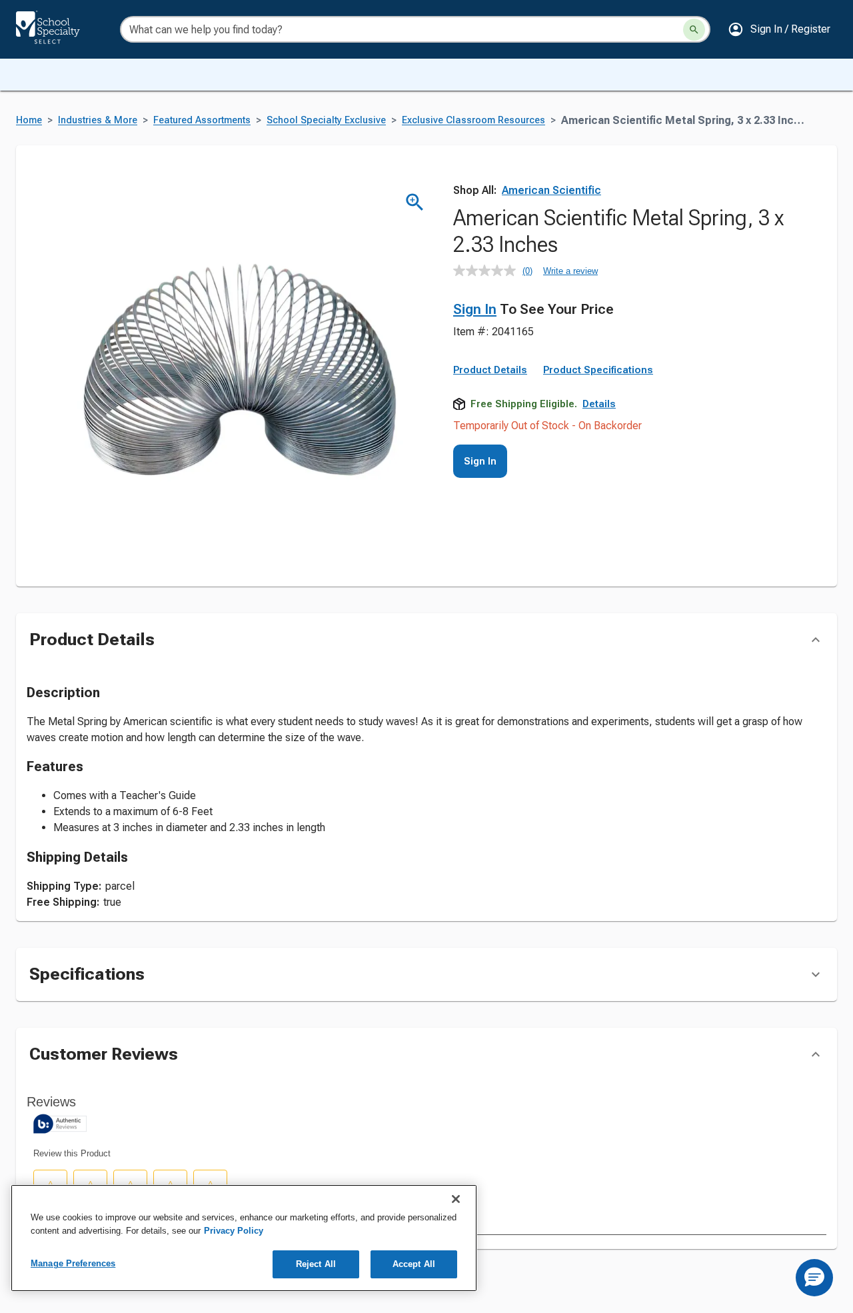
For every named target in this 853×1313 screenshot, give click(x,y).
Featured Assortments (202, 120)
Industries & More (97, 120)
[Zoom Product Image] (415, 202)
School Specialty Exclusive (326, 120)
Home (29, 120)
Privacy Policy (233, 1231)
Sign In (474, 309)
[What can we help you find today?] (694, 30)
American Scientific (551, 190)
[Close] (455, 1199)
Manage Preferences (73, 1263)
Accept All (414, 1264)
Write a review (570, 271)
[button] (779, 29)
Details (599, 404)
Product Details (490, 370)
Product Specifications (598, 370)
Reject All (316, 1264)
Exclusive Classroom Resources (473, 120)
